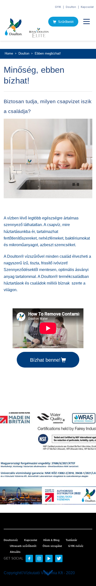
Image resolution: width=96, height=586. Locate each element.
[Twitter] (59, 558)
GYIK (58, 7)
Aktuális (15, 551)
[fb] (29, 558)
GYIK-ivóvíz (75, 545)
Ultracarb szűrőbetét (23, 545)
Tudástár (71, 540)
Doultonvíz (11, 540)
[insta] (39, 558)
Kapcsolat (87, 7)
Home (9, 53)
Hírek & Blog (51, 540)
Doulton (71, 7)
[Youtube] (49, 558)
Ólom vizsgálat (52, 545)
